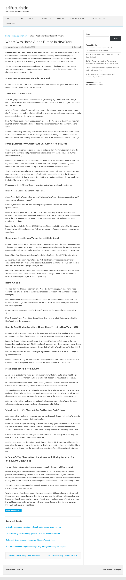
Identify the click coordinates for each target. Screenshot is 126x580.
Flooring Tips (45, 18)
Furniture (61, 18)
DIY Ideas (19, 18)
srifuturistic (17, 7)
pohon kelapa (13, 47)
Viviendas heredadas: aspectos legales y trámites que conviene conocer (33, 527)
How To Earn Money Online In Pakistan (63, 556)
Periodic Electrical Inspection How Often (23, 556)
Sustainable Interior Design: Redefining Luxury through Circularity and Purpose (36, 547)
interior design (98, 18)
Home (8, 18)
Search (88, 34)
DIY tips (31, 18)
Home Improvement (78, 18)
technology (10, 23)
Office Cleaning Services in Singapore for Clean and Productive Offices (33, 534)
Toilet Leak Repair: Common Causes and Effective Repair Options (30, 540)
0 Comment (76, 47)
